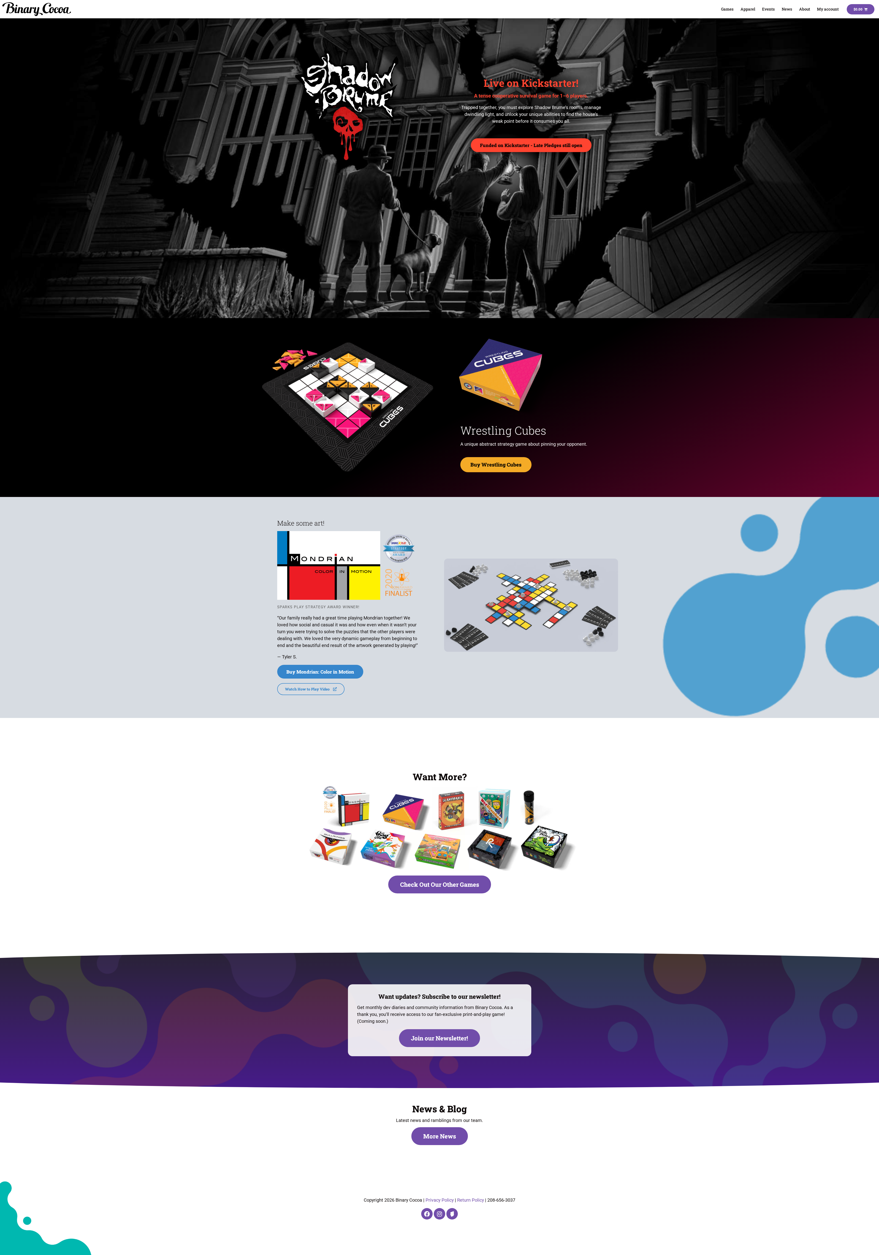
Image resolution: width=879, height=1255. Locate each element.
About (804, 9)
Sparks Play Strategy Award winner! (318, 607)
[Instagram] (439, 1214)
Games (727, 9)
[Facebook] (427, 1214)
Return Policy (470, 1200)
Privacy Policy (440, 1200)
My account (828, 9)
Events (768, 9)
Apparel (748, 9)
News (787, 9)
